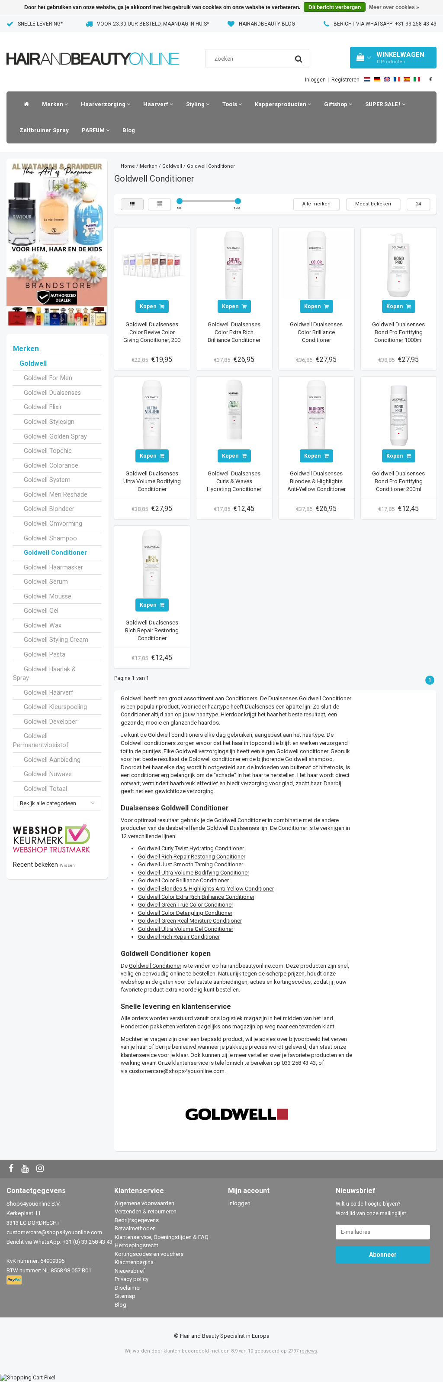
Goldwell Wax (42, 625)
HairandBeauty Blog (267, 24)
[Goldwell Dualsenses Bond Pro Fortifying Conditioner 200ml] (398, 414)
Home (128, 166)
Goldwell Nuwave (48, 774)
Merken (53, 104)
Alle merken (316, 204)
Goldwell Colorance (51, 465)
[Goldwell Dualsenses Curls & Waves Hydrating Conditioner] (234, 414)
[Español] (407, 79)
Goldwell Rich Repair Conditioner (179, 936)
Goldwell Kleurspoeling (55, 706)
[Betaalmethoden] (14, 1280)
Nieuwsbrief (130, 1271)
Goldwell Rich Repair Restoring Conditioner (191, 856)
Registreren (345, 80)
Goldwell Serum (46, 581)
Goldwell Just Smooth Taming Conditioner (190, 864)
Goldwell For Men (48, 377)
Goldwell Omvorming (53, 523)
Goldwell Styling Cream (56, 639)
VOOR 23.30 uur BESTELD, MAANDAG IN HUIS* (153, 24)
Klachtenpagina (134, 1262)
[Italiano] (417, 79)
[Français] (397, 79)
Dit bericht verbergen (334, 7)
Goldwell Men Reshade (55, 494)
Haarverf (156, 104)
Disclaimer (128, 1287)
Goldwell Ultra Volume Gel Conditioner (185, 929)
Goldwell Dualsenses (52, 392)
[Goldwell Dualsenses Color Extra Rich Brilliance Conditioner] (234, 265)
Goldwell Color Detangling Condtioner (185, 913)
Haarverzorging (104, 104)
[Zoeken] (298, 59)
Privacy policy (131, 1279)
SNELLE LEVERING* (40, 24)
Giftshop (336, 104)
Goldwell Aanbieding (52, 759)
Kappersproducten (281, 104)
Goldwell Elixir (43, 406)
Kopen (148, 306)
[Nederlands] (367, 79)
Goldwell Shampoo (50, 538)
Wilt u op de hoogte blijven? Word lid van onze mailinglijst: (372, 1208)
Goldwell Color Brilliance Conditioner (183, 880)
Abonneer (383, 1254)
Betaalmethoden (135, 1228)
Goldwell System (47, 479)
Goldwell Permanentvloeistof (41, 740)
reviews (308, 1351)
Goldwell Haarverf (49, 692)
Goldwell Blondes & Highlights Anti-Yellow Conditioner (206, 888)
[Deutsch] (377, 79)
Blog (128, 130)
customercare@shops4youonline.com (177, 1071)
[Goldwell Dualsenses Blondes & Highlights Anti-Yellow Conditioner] (316, 414)
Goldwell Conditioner (55, 552)
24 (418, 204)
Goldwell (33, 363)
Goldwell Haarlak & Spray (44, 674)
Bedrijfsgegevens (137, 1220)
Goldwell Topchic (48, 450)
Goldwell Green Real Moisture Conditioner (190, 920)
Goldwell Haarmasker (53, 567)
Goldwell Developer (50, 721)
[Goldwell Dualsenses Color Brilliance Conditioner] (316, 265)
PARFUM (94, 130)
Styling (196, 104)
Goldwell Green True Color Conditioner (185, 904)
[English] (387, 79)
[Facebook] (12, 1169)
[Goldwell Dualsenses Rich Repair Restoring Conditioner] (151, 563)
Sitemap (125, 1296)
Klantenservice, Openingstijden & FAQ (162, 1237)
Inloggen (315, 80)
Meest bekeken (373, 204)
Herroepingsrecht (136, 1245)
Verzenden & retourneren (146, 1211)
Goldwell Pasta (44, 654)
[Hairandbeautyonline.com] (92, 48)
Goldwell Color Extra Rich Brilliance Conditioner (196, 897)
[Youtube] (26, 1169)
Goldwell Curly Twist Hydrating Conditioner (191, 848)
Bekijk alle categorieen (48, 803)
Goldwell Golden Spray (55, 436)
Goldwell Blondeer (49, 508)
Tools (230, 104)
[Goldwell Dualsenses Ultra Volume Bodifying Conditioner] (151, 414)
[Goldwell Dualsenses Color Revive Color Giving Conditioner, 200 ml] (151, 265)
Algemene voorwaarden (144, 1203)
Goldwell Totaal (45, 788)
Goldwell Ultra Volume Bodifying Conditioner (193, 872)
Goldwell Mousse (47, 596)
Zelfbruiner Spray (44, 130)
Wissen (67, 865)
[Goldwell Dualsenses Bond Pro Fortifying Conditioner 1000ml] (398, 265)
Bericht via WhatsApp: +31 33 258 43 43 (385, 24)
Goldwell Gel (41, 610)
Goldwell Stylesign (49, 421)
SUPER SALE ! (383, 104)
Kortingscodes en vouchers (149, 1254)
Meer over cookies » (394, 7)
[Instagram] (41, 1169)
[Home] (24, 104)
